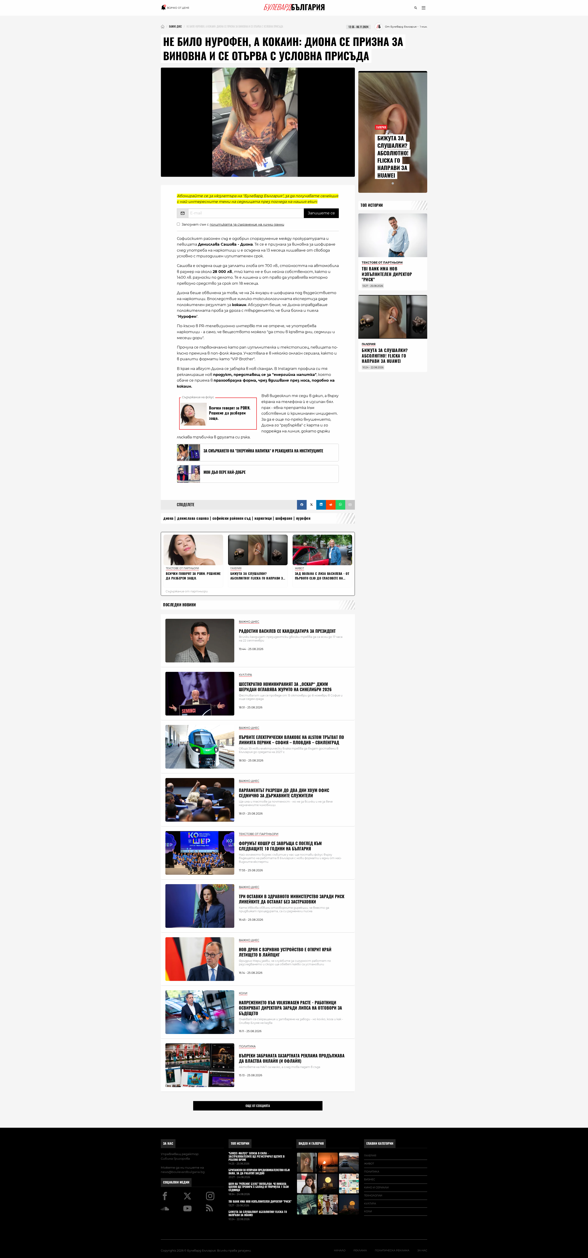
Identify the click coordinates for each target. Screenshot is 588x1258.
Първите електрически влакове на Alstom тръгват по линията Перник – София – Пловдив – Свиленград (291, 739)
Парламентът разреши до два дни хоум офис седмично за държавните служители (284, 792)
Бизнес (369, 1179)
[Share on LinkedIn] (321, 505)
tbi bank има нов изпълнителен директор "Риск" (387, 274)
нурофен (303, 518)
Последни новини (179, 604)
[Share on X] (311, 505)
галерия (370, 1155)
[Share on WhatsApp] (340, 505)
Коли (368, 1211)
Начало (339, 1250)
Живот (369, 1163)
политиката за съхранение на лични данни (247, 224)
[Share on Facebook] (302, 505)
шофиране (283, 518)
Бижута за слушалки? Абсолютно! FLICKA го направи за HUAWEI (392, 156)
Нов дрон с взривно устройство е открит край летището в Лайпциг (285, 952)
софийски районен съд (231, 518)
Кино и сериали (376, 1187)
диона (168, 518)
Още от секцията (258, 1105)
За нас (168, 1143)
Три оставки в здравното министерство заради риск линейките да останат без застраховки (291, 899)
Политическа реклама (392, 1250)
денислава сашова (193, 518)
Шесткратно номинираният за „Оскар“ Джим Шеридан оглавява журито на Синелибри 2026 (285, 686)
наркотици (263, 518)
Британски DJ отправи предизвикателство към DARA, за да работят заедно (259, 1172)
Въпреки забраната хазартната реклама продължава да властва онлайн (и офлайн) (292, 1058)
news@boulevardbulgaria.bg (183, 1172)
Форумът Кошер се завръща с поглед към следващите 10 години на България (280, 846)
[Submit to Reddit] (331, 505)
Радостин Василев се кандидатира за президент (287, 631)
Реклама (360, 1250)
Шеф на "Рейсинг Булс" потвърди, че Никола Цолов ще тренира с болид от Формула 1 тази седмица (259, 1187)
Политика (371, 1171)
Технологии (373, 1195)
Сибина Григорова (175, 1158)
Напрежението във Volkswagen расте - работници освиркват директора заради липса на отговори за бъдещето (290, 1008)
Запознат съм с (233, 224)
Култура (370, 1203)
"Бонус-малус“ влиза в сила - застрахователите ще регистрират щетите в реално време (257, 1156)
